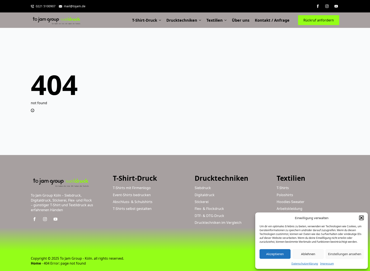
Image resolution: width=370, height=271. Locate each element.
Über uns (240, 20)
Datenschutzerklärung (304, 263)
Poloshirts (285, 195)
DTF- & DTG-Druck (209, 215)
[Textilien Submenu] (225, 20)
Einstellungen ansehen (344, 254)
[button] (361, 218)
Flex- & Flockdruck (209, 208)
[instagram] (327, 6)
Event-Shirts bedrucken (132, 195)
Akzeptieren (275, 254)
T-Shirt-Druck (144, 20)
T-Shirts (283, 187)
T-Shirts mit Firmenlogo (132, 187)
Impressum (327, 263)
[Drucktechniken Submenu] (199, 20)
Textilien (214, 20)
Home (36, 263)
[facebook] (318, 6)
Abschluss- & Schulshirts (132, 201)
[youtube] (336, 6)
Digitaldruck (205, 195)
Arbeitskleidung (289, 208)
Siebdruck (203, 187)
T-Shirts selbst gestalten (132, 208)
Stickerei (202, 201)
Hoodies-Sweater (290, 201)
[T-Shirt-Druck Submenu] (159, 20)
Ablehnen (308, 254)
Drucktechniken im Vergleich (218, 222)
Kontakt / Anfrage (272, 20)
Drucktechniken (181, 20)
